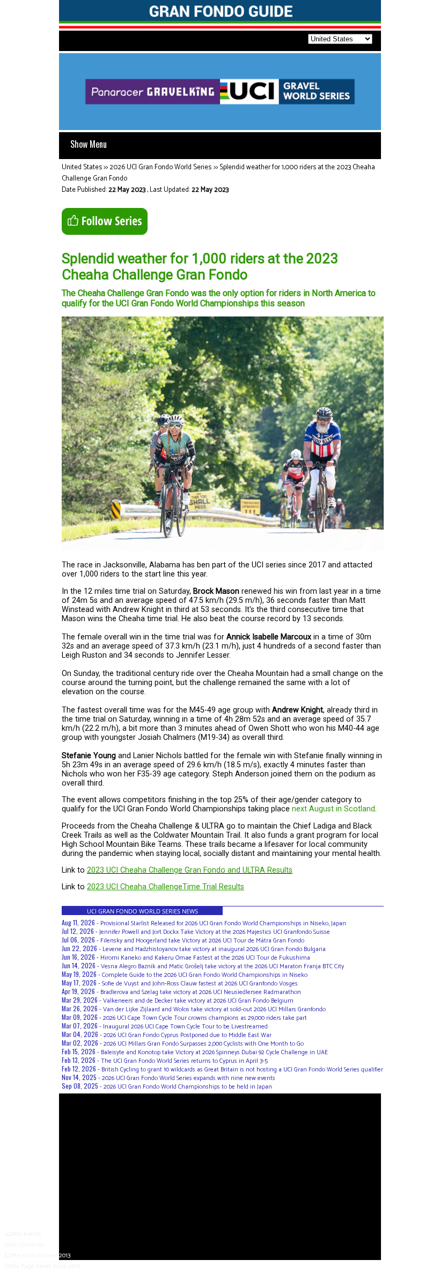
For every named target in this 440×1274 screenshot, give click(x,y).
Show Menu (88, 144)
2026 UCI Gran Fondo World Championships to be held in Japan (188, 1087)
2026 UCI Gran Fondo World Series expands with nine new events (188, 1078)
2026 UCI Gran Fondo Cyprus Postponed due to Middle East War (188, 1035)
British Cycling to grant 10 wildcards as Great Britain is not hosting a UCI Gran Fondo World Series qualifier (242, 1069)
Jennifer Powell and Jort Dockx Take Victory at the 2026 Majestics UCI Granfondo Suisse (214, 932)
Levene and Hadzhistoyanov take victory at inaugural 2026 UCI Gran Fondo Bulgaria (214, 949)
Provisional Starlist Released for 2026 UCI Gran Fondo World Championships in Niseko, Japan (223, 923)
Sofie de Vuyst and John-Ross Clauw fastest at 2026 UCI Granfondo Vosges (200, 983)
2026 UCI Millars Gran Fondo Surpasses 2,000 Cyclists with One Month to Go (204, 1044)
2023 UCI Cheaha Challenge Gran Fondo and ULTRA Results (189, 870)
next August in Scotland (333, 809)
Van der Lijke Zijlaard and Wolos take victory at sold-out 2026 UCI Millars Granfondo (214, 1009)
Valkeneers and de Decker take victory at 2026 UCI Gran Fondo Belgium (198, 1001)
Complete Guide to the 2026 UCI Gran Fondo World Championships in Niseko (204, 975)
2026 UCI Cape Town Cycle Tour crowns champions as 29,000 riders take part (205, 1018)
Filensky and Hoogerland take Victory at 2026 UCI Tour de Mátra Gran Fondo (202, 940)
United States (82, 167)
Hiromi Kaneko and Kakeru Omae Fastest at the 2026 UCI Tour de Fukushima (205, 958)
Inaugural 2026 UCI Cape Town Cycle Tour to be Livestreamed (185, 1026)
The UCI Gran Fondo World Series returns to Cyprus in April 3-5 (184, 1061)
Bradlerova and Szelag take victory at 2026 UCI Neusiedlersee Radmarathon (200, 992)
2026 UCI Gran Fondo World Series (160, 167)
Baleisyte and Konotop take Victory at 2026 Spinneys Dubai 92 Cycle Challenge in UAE (214, 1052)
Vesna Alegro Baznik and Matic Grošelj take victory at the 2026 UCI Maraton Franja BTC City (222, 966)
